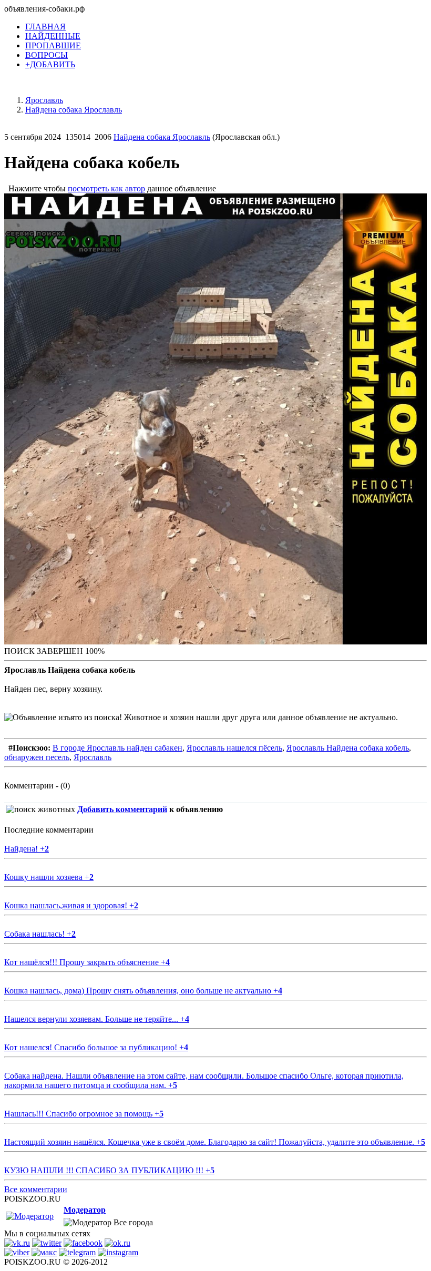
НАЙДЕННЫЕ (52, 36)
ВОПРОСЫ (46, 54)
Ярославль (92, 757)
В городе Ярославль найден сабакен (117, 747)
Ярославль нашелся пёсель (234, 747)
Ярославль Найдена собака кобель (347, 747)
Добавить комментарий (122, 809)
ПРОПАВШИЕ (53, 45)
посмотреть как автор (106, 188)
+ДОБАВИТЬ (50, 64)
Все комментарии (35, 1189)
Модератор (85, 1209)
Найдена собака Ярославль (162, 136)
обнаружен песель (36, 757)
